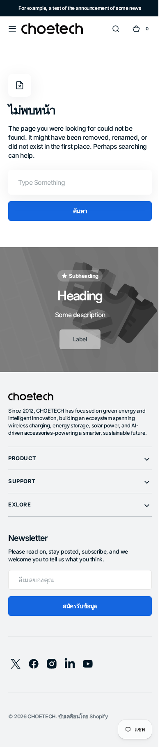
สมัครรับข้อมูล (77, 613)
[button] (12, 29)
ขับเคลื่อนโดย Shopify (83, 724)
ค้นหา (77, 210)
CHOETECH (41, 724)
